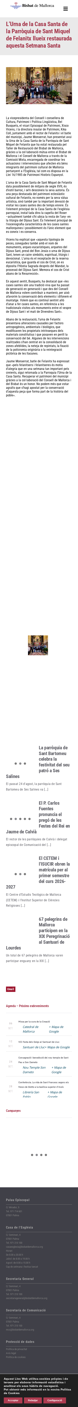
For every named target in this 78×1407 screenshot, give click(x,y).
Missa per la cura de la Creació (34, 1021)
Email (10, 989)
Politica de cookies (16, 1357)
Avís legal (11, 1353)
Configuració (54, 1400)
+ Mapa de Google (57, 1047)
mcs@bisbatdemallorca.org (20, 1329)
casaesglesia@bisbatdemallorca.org (24, 1246)
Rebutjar (33, 1400)
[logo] (32, 3)
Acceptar (13, 1400)
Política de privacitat (16, 1349)
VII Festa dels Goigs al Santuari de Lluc (38, 1042)
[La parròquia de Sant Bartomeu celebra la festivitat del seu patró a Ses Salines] (20, 756)
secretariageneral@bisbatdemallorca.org (26, 1298)
